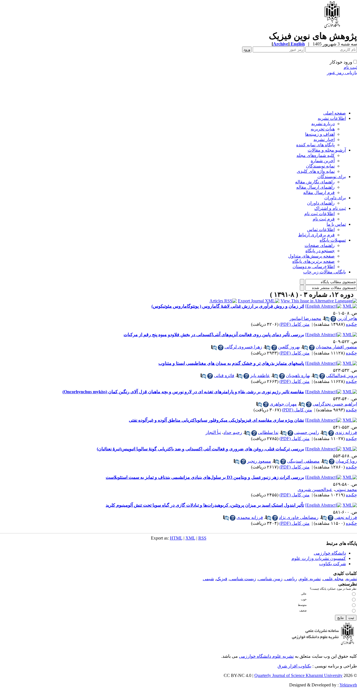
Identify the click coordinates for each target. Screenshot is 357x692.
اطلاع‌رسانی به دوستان (314, 266)
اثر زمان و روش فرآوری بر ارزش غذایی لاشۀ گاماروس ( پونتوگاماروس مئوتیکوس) (227, 306)
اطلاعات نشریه (332, 118)
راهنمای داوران (321, 203)
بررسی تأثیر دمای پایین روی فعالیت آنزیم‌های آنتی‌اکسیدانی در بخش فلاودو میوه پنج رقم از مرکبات (214, 334)
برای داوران (335, 197)
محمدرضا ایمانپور (305, 318)
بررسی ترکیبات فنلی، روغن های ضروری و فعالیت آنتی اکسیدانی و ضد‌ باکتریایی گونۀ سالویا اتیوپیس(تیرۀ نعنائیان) (200, 448)
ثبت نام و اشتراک (330, 208)
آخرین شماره (323, 160)
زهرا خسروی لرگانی (243, 346)
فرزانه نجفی (345, 517)
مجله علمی (333, 578)
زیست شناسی (243, 578)
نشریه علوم (310, 578)
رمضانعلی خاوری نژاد (299, 517)
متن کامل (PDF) (294, 324)
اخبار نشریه (324, 139)
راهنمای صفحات (320, 245)
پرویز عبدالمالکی (341, 375)
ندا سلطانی (268, 432)
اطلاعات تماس (321, 229)
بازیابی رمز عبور (342, 72)
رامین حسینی (306, 432)
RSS (202, 538)
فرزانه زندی (346, 432)
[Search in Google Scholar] (333, 319)
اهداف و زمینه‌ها (320, 134)
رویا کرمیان (346, 461)
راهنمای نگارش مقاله (315, 181)
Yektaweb (348, 685)
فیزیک (221, 578)
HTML (176, 538)
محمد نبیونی (346, 489)
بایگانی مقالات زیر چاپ (324, 271)
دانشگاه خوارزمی (330, 553)
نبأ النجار (213, 432)
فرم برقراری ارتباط (316, 234)
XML (190, 538)
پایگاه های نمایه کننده (315, 144)
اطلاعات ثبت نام (319, 213)
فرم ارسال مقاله (319, 192)
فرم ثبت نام (324, 219)
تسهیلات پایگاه (333, 240)
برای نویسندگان (331, 176)
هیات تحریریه (323, 129)
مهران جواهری (283, 404)
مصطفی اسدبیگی (303, 461)
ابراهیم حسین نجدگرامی (335, 404)
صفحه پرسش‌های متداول (311, 256)
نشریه (351, 578)
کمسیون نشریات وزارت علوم (318, 558)
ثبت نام (350, 67)
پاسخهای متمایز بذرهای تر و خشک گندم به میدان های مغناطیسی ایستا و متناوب (231, 363)
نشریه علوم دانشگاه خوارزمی (266, 656)
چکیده (351, 324)
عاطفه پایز (260, 375)
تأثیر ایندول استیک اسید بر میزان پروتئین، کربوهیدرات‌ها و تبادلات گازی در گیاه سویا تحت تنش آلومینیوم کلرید (205, 505)
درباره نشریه (323, 123)
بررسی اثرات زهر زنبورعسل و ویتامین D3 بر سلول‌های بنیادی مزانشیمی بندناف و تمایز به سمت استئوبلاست (205, 477)
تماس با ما (336, 224)
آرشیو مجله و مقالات (327, 150)
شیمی (208, 578)
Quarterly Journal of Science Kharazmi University (298, 675)
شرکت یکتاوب (332, 563)
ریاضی (291, 578)
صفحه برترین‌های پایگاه (313, 261)
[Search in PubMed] (326, 319)
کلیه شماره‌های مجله (315, 155)
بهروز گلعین (289, 346)
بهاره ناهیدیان (298, 375)
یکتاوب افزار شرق (294, 666)
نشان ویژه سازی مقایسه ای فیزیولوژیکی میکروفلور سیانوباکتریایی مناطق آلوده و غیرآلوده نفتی (216, 420)
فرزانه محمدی (250, 517)
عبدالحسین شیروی (315, 489)
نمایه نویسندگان (320, 166)
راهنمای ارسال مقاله (315, 187)
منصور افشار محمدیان (336, 346)
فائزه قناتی (224, 375)
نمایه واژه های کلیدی (316, 171)
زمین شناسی (270, 578)
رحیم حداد (232, 432)
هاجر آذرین (347, 318)
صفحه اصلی (334, 113)
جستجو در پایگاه (320, 250)
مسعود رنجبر (259, 461)
